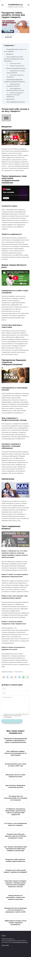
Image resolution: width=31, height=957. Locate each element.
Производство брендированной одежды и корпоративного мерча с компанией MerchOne (15, 740)
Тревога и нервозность (17, 65)
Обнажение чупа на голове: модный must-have (15, 775)
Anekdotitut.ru (15, 4)
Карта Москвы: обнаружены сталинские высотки (15, 786)
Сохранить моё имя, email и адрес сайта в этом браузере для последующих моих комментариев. (16, 716)
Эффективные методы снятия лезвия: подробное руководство (15, 922)
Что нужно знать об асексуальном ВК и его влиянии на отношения (15, 798)
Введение (9, 54)
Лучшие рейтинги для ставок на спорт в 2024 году (15, 765)
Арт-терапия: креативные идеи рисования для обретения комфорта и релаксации (15, 848)
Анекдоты (6, 29)
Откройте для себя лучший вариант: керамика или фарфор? (15, 871)
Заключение (10, 99)
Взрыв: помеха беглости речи (16, 68)
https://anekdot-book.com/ (20, 942)
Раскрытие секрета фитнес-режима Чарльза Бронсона (15, 860)
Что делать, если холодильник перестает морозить (15, 824)
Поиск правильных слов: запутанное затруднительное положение (14, 59)
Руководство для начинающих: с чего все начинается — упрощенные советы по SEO (15, 910)
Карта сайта (5, 945)
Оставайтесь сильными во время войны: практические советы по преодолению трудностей (15, 811)
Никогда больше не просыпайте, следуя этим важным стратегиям (15, 897)
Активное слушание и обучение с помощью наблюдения (14, 94)
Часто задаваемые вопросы (15, 102)
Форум (4, 935)
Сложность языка (15, 63)
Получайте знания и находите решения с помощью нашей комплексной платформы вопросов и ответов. (15, 883)
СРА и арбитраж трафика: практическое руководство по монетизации (15, 753)
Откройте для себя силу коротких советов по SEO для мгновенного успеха (15, 836)
